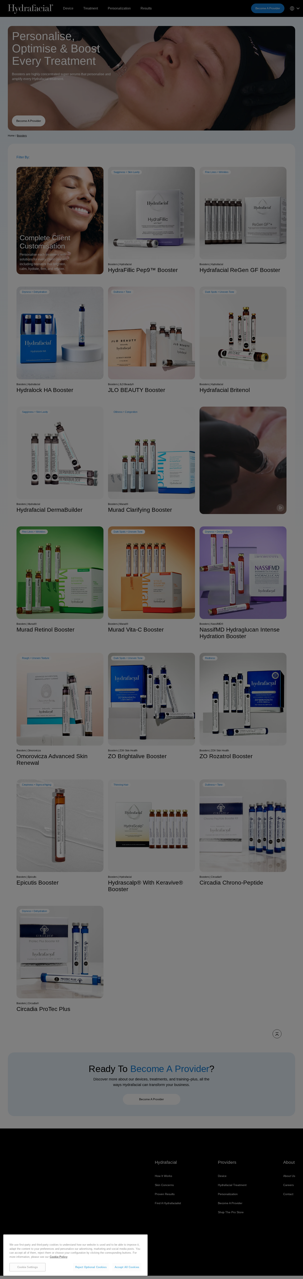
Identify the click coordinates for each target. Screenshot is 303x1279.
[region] (75, 1255)
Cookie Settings (27, 1267)
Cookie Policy (58, 1256)
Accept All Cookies (127, 1267)
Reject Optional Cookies (91, 1267)
